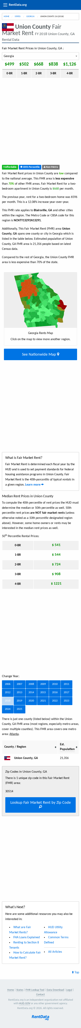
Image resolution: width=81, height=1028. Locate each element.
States (18, 16)
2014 (31, 692)
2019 (19, 700)
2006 (7, 684)
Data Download (55, 990)
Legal (69, 990)
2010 (55, 684)
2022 (55, 700)
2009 (43, 684)
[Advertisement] (40, 122)
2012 (7, 692)
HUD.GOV (24, 1003)
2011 (66, 684)
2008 (31, 684)
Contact (40, 994)
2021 (43, 700)
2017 (66, 692)
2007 (19, 684)
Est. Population (67, 747)
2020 (31, 700)
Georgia (30, 16)
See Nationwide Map (39, 355)
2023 (66, 700)
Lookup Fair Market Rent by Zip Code (40, 803)
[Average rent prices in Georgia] (8, 758)
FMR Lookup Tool (35, 990)
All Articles (55, 952)
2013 (19, 692)
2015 (43, 692)
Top (76, 972)
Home (6, 16)
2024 (7, 709)
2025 (19, 709)
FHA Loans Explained (26, 937)
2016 (55, 692)
